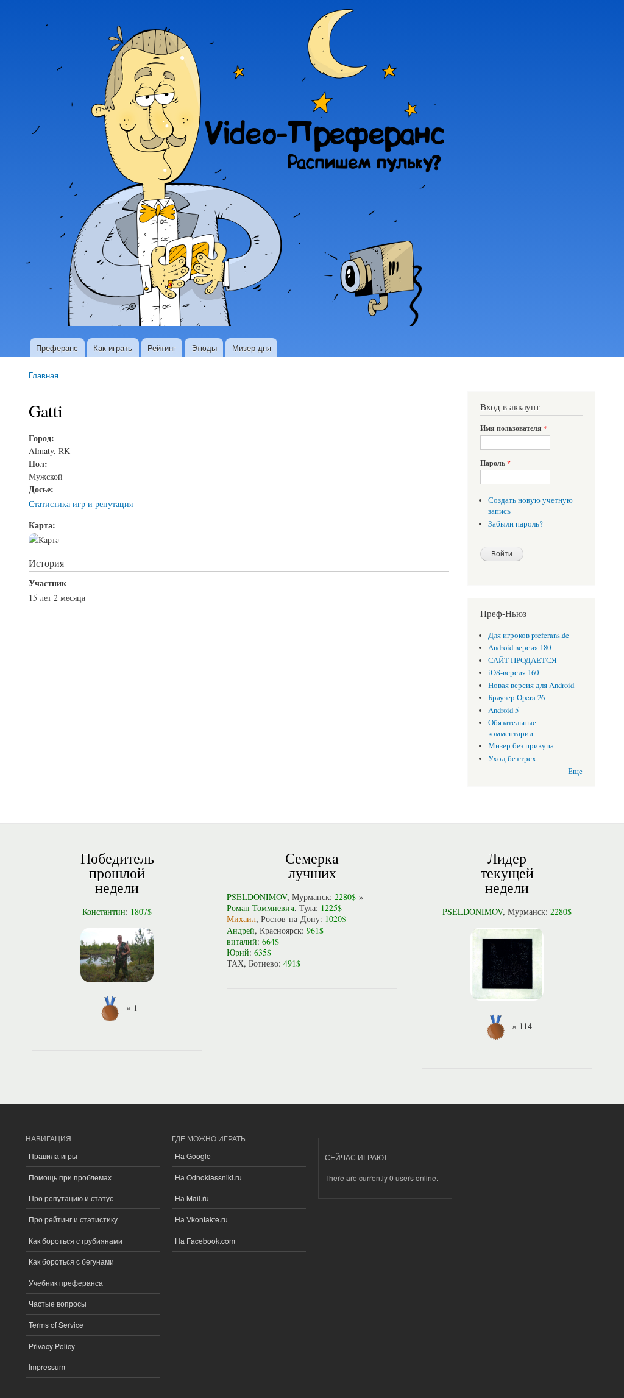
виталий (242, 941)
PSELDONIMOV (257, 897)
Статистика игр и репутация (81, 503)
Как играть (112, 347)
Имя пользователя (513, 428)
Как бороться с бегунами (71, 1261)
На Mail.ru (192, 1198)
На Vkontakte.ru (201, 1219)
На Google (193, 1156)
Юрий (238, 952)
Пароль (495, 463)
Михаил (241, 918)
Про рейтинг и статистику (73, 1219)
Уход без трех (512, 758)
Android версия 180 (519, 647)
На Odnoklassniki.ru (208, 1177)
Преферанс (57, 347)
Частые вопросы (58, 1303)
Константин (104, 911)
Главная (43, 375)
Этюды (204, 347)
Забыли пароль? (515, 524)
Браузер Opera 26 (516, 697)
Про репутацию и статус (71, 1198)
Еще (575, 771)
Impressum (47, 1366)
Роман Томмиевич (260, 908)
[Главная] (240, 169)
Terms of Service (56, 1324)
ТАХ (235, 963)
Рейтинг (161, 347)
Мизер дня (251, 347)
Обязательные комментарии (512, 728)
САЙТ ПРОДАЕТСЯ (522, 660)
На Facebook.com (205, 1240)
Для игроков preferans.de (528, 635)
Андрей (241, 930)
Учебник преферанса (66, 1282)
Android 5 (503, 710)
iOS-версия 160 (513, 672)
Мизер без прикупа (521, 745)
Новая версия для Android (531, 685)
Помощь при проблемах (70, 1177)
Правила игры (53, 1156)
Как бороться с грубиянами (75, 1240)
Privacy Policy (52, 1346)
